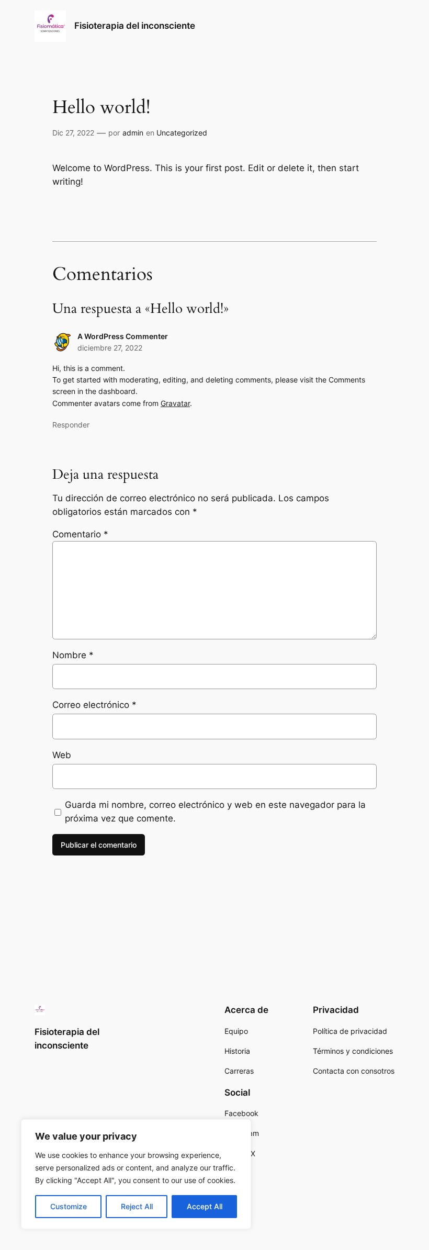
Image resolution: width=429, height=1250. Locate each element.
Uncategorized (181, 132)
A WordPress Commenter (122, 336)
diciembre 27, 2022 (109, 347)
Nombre (73, 655)
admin (132, 132)
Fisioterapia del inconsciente (134, 25)
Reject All (137, 1206)
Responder (70, 424)
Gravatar (175, 403)
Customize (68, 1206)
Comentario (80, 534)
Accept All (204, 1206)
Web (61, 755)
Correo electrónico (94, 705)
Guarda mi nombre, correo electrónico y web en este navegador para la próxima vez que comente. (215, 811)
